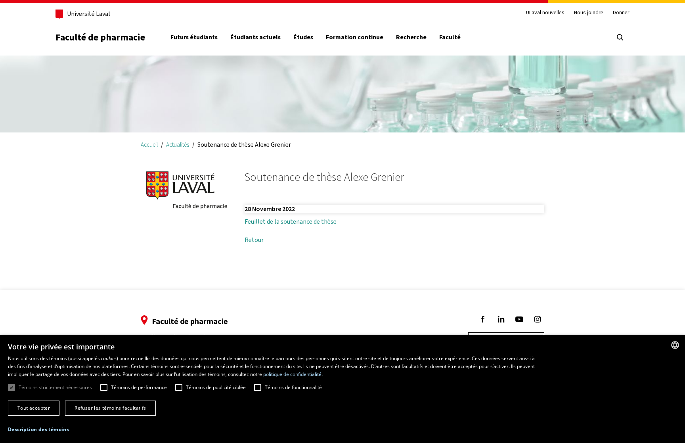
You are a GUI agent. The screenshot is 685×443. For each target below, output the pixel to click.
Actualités (177, 144)
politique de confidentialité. (293, 374)
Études (303, 37)
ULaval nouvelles (545, 13)
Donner (621, 13)
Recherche (411, 37)
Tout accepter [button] (33, 408)
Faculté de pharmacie (100, 37)
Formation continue (354, 37)
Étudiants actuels (255, 37)
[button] (38, 430)
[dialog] (342, 389)
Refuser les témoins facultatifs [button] (110, 408)
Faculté (450, 37)
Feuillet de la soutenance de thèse (291, 221)
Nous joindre (588, 13)
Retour (254, 240)
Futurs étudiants (194, 37)
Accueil (149, 144)
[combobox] (675, 345)
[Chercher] (620, 37)
